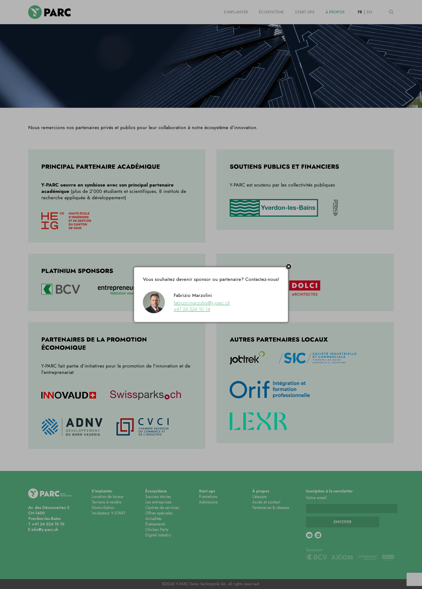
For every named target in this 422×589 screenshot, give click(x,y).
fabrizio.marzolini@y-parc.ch (202, 302)
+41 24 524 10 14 (192, 309)
